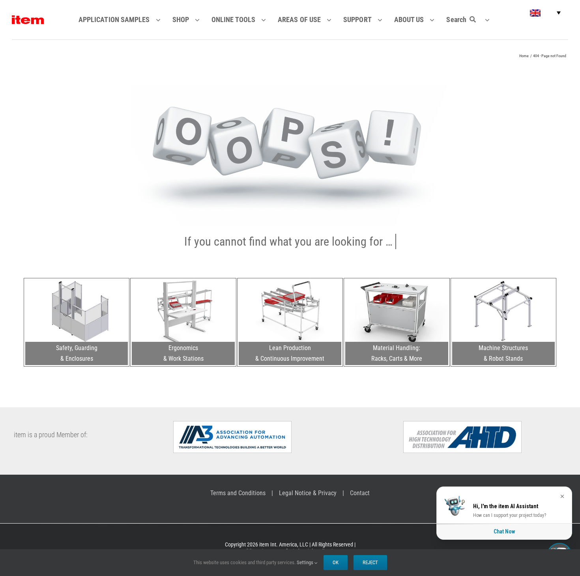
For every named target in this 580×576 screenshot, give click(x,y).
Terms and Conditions (238, 493)
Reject (370, 562)
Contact (360, 493)
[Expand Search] (492, 19)
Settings (305, 562)
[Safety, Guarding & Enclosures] (76, 283)
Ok (336, 562)
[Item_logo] (28, 18)
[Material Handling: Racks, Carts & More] (396, 283)
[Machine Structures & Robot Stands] (503, 283)
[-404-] (290, 88)
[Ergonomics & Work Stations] (183, 283)
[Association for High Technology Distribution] (462, 424)
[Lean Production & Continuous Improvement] (290, 283)
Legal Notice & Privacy (308, 493)
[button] (545, 13)
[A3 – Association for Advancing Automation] (232, 424)
